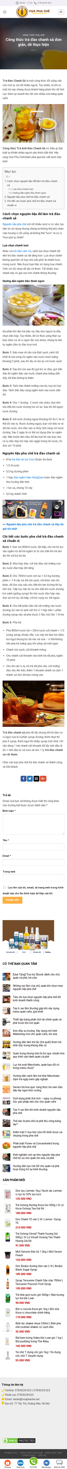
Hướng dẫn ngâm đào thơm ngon (30, 192)
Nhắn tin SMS (59, 1467)
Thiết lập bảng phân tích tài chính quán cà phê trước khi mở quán (37, 1021)
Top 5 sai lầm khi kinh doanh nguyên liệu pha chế (37, 1111)
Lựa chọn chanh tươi (23, 189)
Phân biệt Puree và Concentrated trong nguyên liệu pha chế (36, 1145)
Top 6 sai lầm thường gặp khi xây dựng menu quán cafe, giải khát (36, 1010)
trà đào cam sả (22, 251)
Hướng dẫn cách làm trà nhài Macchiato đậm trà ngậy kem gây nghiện (36, 1077)
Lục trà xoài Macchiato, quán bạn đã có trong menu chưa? (36, 1066)
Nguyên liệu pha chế (14, 224)
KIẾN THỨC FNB (53, 1453)
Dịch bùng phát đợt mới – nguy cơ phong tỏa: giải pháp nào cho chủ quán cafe (37, 1100)
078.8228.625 (25, 1394)
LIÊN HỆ (42, 1455)
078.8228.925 (23, 1390)
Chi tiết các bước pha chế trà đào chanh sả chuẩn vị (31, 203)
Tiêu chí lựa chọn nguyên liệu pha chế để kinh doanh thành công (37, 998)
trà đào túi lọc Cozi (23, 459)
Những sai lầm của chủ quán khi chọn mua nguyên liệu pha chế (38, 987)
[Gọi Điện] (33, 1462)
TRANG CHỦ (10, 1453)
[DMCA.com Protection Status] (19, 1440)
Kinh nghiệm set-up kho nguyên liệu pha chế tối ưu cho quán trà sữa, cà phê (36, 1156)
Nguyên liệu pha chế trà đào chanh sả (28, 196)
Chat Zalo (20, 1467)
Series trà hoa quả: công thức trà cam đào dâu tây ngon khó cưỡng (38, 1088)
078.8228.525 (42, 1390)
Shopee (7, 1467)
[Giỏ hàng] (61, 12)
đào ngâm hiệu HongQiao (28, 477)
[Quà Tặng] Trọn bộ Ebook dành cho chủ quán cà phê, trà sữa (36, 976)
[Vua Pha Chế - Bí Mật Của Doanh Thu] (33, 12)
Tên (6, 840)
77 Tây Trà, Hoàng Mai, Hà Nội (31, 1403)
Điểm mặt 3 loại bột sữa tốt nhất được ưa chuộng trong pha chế (37, 1134)
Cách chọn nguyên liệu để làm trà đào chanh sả (32, 183)
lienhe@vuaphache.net (26, 1399)
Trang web (9, 871)
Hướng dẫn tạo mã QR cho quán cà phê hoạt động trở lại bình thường (36, 1167)
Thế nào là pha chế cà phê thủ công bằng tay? (37, 1122)
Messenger (46, 1467)
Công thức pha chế (33, 35)
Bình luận (9, 810)
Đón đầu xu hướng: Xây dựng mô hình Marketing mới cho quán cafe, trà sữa (35, 1032)
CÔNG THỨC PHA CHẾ (31, 1453)
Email (7, 856)
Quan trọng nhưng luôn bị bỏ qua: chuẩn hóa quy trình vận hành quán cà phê (38, 1055)
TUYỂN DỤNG (29, 1455)
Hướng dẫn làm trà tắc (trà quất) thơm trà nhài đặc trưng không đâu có (37, 1043)
